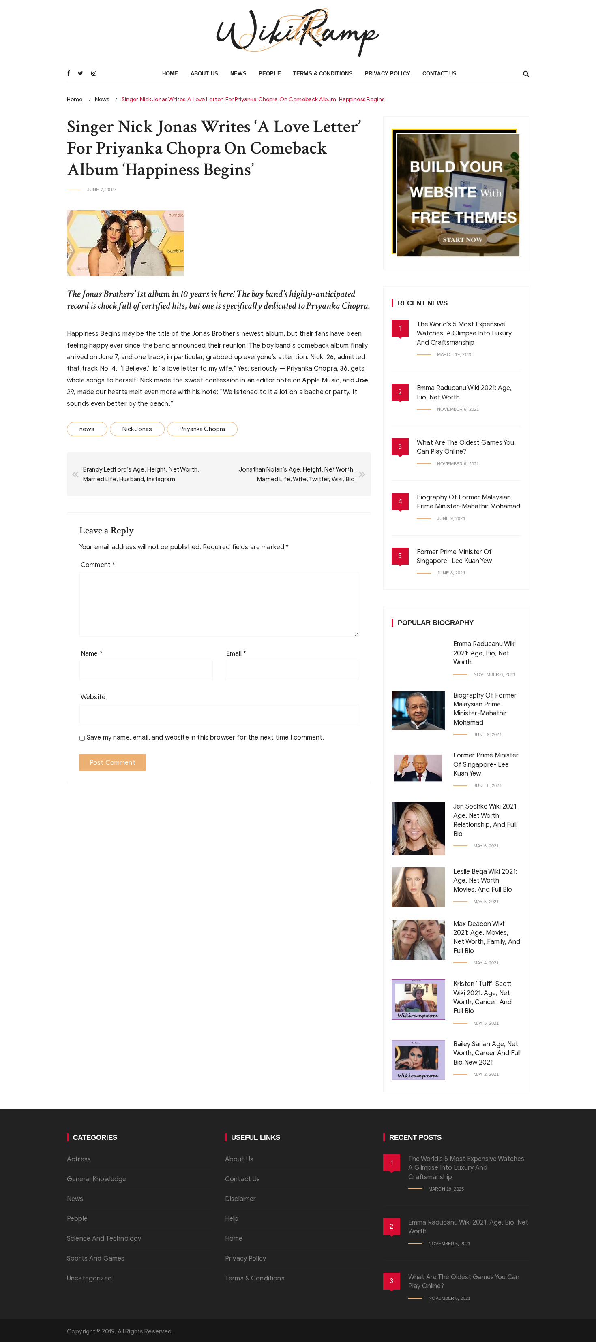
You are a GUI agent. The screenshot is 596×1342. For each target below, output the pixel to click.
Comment (98, 565)
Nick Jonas (137, 429)
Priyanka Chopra (202, 429)
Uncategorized (89, 1278)
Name (92, 654)
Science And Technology (104, 1239)
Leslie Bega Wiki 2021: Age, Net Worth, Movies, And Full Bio (485, 881)
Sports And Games (95, 1259)
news (87, 429)
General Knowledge (96, 1179)
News (238, 73)
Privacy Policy (387, 73)
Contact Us (439, 73)
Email (236, 654)
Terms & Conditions (323, 73)
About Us (204, 73)
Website (93, 697)
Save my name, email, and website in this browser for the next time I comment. (205, 738)
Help (232, 1219)
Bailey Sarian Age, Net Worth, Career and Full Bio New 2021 (487, 1053)
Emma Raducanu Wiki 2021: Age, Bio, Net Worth (484, 653)
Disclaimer (240, 1199)
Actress (79, 1159)
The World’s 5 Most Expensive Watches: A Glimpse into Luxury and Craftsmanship (464, 333)
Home (170, 73)
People (270, 73)
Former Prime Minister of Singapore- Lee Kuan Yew (486, 764)
